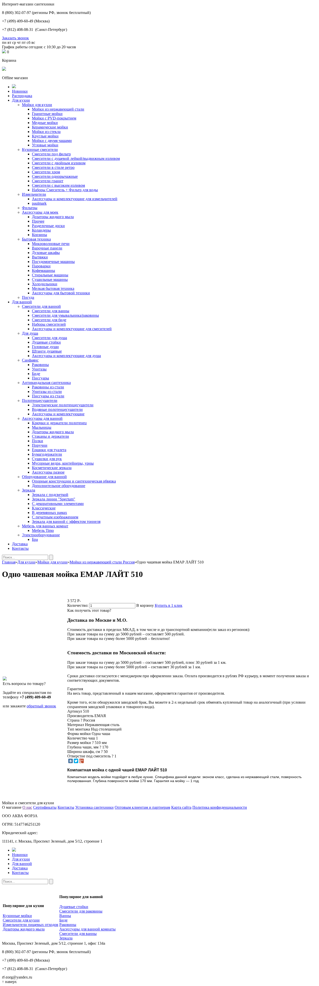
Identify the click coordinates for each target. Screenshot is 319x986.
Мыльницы (41, 427)
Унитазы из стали (47, 391)
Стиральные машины (50, 275)
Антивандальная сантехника (46, 382)
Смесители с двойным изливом (58, 163)
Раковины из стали (48, 387)
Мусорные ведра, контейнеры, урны (63, 463)
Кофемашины (43, 270)
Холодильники (44, 284)
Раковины (40, 365)
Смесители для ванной (41, 306)
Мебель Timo (43, 530)
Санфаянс (30, 360)
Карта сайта (181, 807)
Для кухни (21, 100)
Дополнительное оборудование (58, 486)
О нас (27, 807)
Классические (44, 508)
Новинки (20, 91)
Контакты (20, 548)
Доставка (20, 544)
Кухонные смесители (40, 149)
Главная (8, 562)
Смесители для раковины (80, 911)
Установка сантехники (94, 807)
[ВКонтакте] (70, 761)
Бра (35, 539)
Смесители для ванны (50, 311)
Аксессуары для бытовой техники (61, 293)
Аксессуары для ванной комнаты (87, 929)
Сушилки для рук (47, 459)
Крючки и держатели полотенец (59, 423)
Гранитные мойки (47, 114)
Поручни (39, 445)
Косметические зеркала (52, 468)
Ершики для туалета (49, 450)
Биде (36, 373)
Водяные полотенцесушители (57, 409)
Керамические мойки (50, 127)
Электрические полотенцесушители (62, 405)
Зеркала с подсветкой (50, 495)
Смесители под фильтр (51, 154)
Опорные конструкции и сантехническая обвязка (74, 481)
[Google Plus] (81, 761)
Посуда (28, 297)
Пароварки (41, 266)
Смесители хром (46, 172)
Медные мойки (45, 123)
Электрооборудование (41, 535)
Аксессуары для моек (40, 212)
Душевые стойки (46, 342)
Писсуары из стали (48, 396)
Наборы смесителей (49, 324)
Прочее (38, 221)
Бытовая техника (36, 239)
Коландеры (41, 230)
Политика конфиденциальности (219, 807)
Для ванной (22, 302)
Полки (37, 441)
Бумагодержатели (47, 454)
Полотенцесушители (39, 400)
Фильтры (29, 208)
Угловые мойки (45, 145)
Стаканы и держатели (50, 436)
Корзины (39, 235)
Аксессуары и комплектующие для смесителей (72, 329)
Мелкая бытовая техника (53, 288)
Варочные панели (47, 248)
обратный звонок (41, 706)
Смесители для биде (49, 320)
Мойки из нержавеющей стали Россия (102, 562)
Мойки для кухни (37, 105)
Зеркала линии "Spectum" (53, 499)
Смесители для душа (49, 338)
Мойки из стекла (46, 131)
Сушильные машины (50, 279)
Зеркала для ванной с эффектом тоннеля (66, 521)
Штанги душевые (47, 351)
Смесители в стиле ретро (53, 167)
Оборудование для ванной (44, 477)
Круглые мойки (45, 136)
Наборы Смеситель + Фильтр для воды (65, 190)
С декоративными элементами (58, 503)
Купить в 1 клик (168, 605)
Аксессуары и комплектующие (58, 414)
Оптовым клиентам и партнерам (142, 807)
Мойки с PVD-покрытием (54, 118)
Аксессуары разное (48, 472)
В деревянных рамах (49, 512)
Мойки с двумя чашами (52, 140)
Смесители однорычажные (55, 176)
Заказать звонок (15, 38)
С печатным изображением (55, 517)
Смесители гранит (47, 181)
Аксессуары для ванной (42, 418)
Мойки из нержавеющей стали (58, 109)
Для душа (30, 333)
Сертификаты (45, 807)
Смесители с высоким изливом (58, 185)
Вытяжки (40, 257)
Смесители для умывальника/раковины (65, 315)
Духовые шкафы (46, 252)
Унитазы (39, 369)
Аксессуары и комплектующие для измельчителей (74, 199)
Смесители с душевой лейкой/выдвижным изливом (76, 158)
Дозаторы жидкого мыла (53, 217)
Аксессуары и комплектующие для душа (66, 356)
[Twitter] (76, 761)
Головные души (45, 347)
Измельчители (34, 194)
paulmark (39, 203)
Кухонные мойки (17, 916)
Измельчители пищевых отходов (30, 925)
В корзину (145, 605)
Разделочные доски (48, 226)
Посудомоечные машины (53, 261)
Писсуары (40, 378)
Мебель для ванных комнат (45, 526)
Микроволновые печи (51, 244)
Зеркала (28, 490)
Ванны (65, 916)
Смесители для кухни (21, 920)
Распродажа (22, 96)
